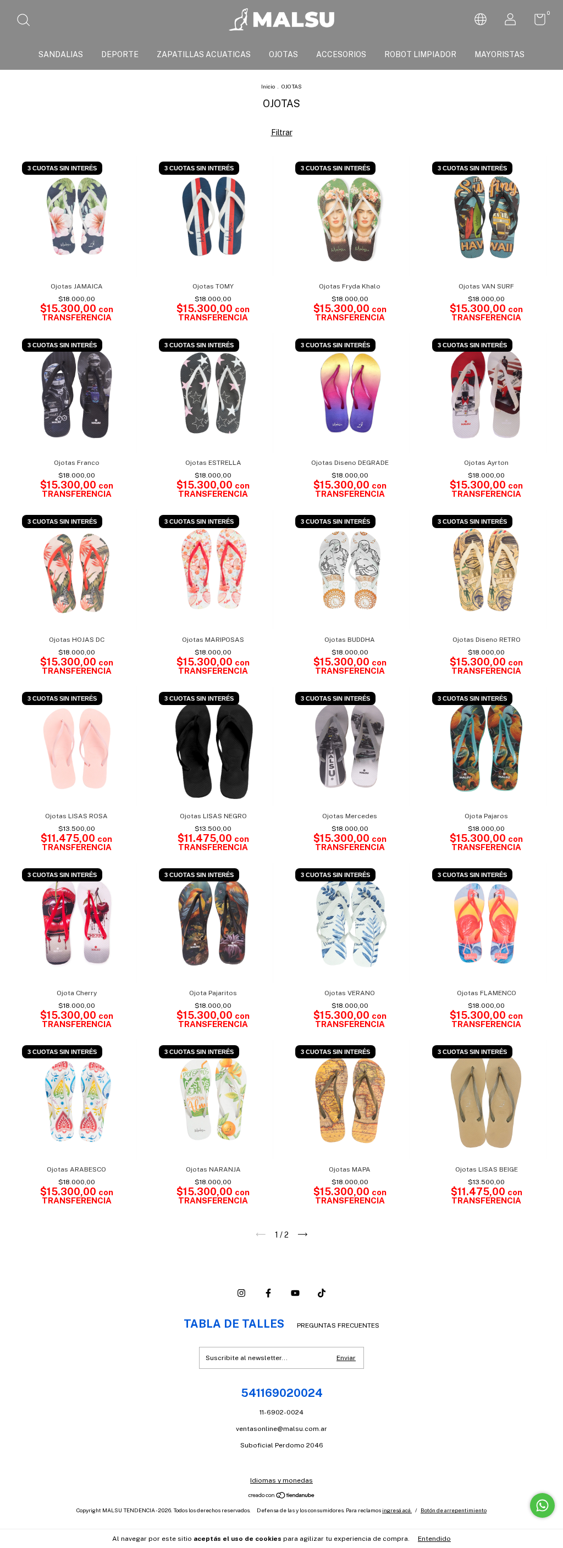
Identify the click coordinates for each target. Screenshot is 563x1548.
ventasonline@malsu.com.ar (281, 1429)
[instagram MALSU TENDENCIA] (241, 1293)
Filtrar (281, 132)
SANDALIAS (60, 54)
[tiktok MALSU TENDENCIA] (321, 1293)
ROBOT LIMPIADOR (420, 54)
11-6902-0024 (281, 1412)
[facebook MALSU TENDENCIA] (268, 1293)
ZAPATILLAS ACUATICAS (204, 54)
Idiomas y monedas (281, 1480)
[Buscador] (27, 21)
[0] (536, 22)
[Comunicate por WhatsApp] (542, 1505)
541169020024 (282, 1393)
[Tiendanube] (281, 1496)
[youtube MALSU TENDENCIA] (295, 1293)
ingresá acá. (397, 1510)
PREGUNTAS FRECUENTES (338, 1325)
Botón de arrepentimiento (454, 1510)
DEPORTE (120, 54)
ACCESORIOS (341, 54)
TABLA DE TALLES (234, 1323)
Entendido (434, 1539)
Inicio (268, 86)
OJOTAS (283, 54)
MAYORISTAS (499, 54)
